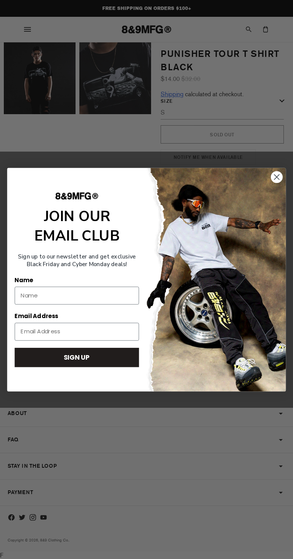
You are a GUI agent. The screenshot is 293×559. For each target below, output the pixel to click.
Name (23, 280)
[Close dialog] (276, 177)
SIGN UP (77, 356)
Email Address (36, 316)
